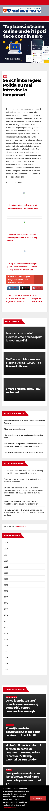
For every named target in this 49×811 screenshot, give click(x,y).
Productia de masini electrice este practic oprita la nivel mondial (24, 337)
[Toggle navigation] (26, 18)
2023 (6, 561)
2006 (6, 658)
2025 (6, 549)
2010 (6, 633)
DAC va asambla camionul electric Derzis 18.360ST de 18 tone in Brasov (23, 363)
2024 (6, 555)
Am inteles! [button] (37, 798)
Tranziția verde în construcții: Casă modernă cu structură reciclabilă (23, 732)
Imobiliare (9, 725)
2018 (6, 591)
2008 (6, 645)
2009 (6, 639)
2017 (6, 597)
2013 (6, 621)
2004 (6, 670)
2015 (6, 609)
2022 (6, 567)
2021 (6, 573)
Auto (5, 76)
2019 (6, 585)
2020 (6, 579)
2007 (6, 652)
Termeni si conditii (10, 808)
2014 (6, 615)
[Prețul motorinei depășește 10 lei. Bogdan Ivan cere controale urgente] (24, 197)
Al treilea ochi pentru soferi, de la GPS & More (24, 452)
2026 (6, 543)
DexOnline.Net (20, 527)
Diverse (9, 769)
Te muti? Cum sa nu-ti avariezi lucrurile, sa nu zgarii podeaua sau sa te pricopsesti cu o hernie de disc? (24, 512)
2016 (6, 603)
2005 (6, 664)
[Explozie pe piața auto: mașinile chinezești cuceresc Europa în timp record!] (24, 226)
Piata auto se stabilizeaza (14, 429)
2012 (6, 627)
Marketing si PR (11, 697)
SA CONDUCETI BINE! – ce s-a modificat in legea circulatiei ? (18, 298)
